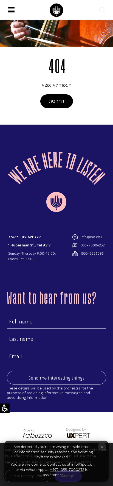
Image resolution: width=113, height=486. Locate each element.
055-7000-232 (93, 245)
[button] (102, 10)
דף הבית (56, 101)
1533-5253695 (92, 253)
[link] (56, 10)
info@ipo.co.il (92, 237)
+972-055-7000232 (67, 469)
